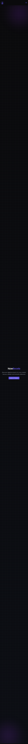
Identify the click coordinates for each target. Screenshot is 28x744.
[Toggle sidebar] (26, 3)
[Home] (2, 3)
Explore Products (14, 378)
